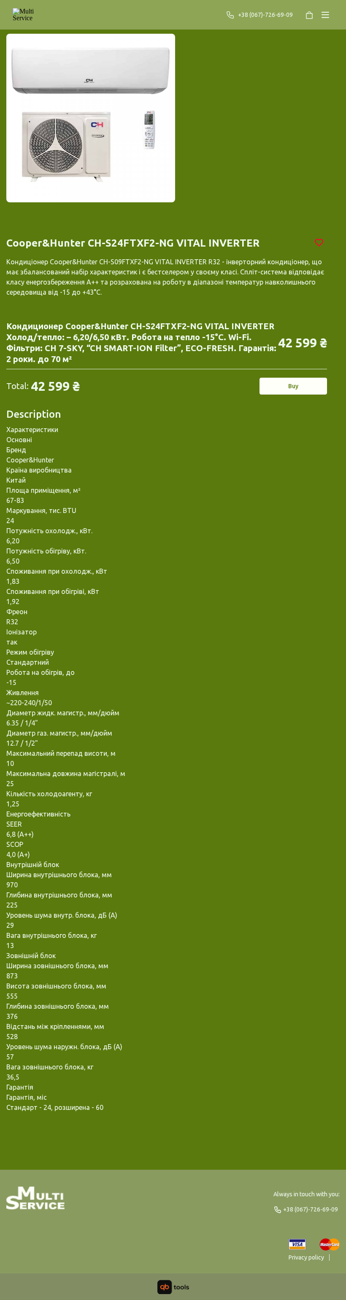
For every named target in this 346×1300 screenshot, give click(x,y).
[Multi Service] (31, 14)
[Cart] (309, 15)
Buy (293, 386)
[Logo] (35, 1202)
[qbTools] (173, 1287)
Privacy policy (306, 1257)
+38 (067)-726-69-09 (265, 14)
